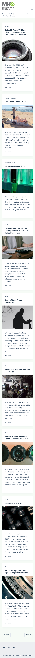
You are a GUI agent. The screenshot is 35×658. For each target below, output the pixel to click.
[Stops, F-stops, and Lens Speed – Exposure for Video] (17, 587)
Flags (7, 98)
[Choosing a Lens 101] (17, 518)
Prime (7, 26)
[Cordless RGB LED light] (17, 181)
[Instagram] (14, 647)
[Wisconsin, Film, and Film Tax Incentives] (17, 386)
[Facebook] (4, 647)
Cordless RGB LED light (15, 166)
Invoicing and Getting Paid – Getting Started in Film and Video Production (17, 230)
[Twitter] (9, 647)
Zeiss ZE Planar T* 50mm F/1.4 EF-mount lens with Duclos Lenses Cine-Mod (15, 32)
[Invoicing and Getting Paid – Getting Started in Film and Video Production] (17, 247)
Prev (7, 634)
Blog (6, 224)
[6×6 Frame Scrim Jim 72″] (17, 116)
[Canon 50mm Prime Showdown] (17, 317)
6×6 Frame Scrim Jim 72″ (15, 102)
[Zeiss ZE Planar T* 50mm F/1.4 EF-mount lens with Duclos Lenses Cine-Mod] (17, 49)
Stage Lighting (10, 162)
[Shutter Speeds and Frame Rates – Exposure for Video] (17, 453)
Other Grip (13, 98)
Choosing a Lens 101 (13, 503)
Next (27, 634)
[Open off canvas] (32, 9)
